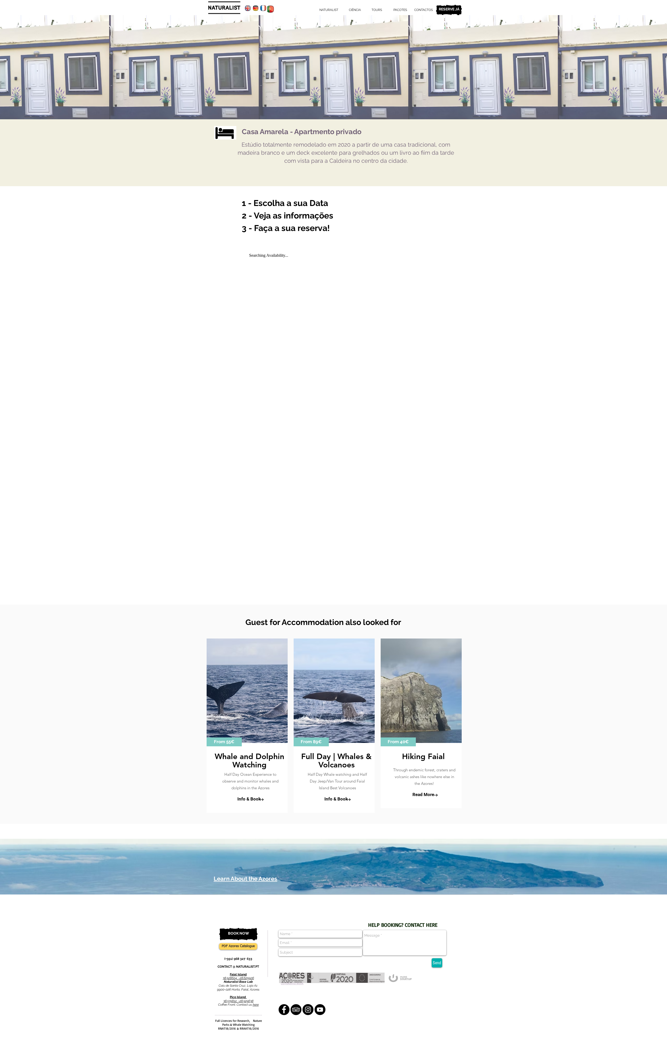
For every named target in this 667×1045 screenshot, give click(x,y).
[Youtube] (319, 1009)
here (256, 1004)
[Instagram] (307, 1009)
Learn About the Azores (245, 878)
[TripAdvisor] (296, 1009)
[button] (224, 741)
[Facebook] (284, 1009)
